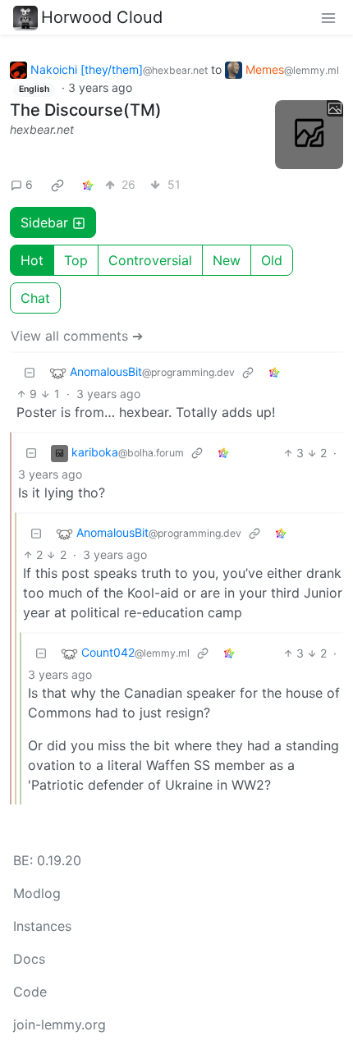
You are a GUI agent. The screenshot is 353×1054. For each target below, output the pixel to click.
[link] (57, 184)
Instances (42, 926)
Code (30, 991)
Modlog (37, 893)
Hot (32, 260)
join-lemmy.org (59, 1024)
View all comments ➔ (77, 336)
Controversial (150, 260)
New (227, 260)
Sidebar (44, 222)
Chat (35, 298)
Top (76, 260)
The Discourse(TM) (86, 110)
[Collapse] (29, 372)
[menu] (328, 17)
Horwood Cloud (102, 17)
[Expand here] (309, 134)
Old (271, 260)
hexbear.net (42, 129)
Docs (29, 959)
